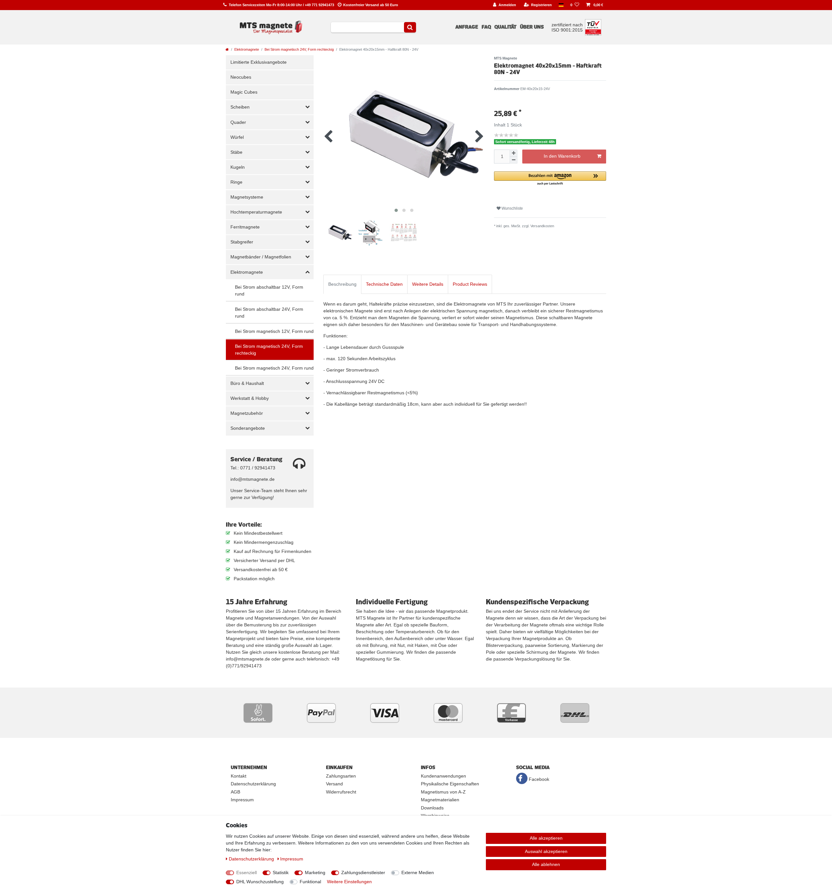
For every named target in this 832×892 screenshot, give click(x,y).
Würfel (237, 137)
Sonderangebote (247, 428)
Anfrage (466, 27)
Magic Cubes (243, 92)
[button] (550, 178)
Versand (334, 783)
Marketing (315, 872)
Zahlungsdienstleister (363, 872)
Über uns (532, 27)
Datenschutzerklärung (253, 783)
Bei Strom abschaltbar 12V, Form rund (269, 290)
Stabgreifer (241, 241)
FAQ (486, 27)
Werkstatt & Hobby (249, 398)
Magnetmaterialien (440, 799)
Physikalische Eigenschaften (450, 783)
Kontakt (238, 776)
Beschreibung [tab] (342, 284)
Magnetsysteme (246, 197)
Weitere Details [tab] (427, 284)
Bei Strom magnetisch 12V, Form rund (274, 331)
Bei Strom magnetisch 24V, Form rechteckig (299, 49)
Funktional (310, 881)
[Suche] (410, 27)
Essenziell (246, 872)
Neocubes (240, 77)
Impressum (242, 799)
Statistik (281, 872)
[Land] (561, 5)
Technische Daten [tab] (384, 284)
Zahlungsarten (341, 776)
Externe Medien (417, 872)
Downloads (432, 807)
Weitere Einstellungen (349, 881)
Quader (238, 122)
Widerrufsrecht (341, 791)
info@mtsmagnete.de (252, 479)
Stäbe (236, 152)
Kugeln (237, 167)
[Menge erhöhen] (513, 153)
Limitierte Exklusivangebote (258, 62)
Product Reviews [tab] (470, 284)
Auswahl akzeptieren (546, 851)
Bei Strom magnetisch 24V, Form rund (274, 368)
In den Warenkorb (562, 156)
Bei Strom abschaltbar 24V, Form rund (269, 313)
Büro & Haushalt (247, 383)
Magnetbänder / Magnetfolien (260, 256)
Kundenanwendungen (443, 776)
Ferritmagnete (245, 227)
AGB (235, 791)
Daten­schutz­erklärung (252, 858)
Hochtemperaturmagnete (256, 212)
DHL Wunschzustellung (260, 881)
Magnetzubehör (246, 413)
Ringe (236, 182)
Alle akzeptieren (546, 838)
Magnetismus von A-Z (443, 791)
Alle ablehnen (546, 864)
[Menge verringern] (513, 160)
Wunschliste (511, 208)
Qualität (505, 27)
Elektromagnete (246, 49)
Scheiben (240, 107)
